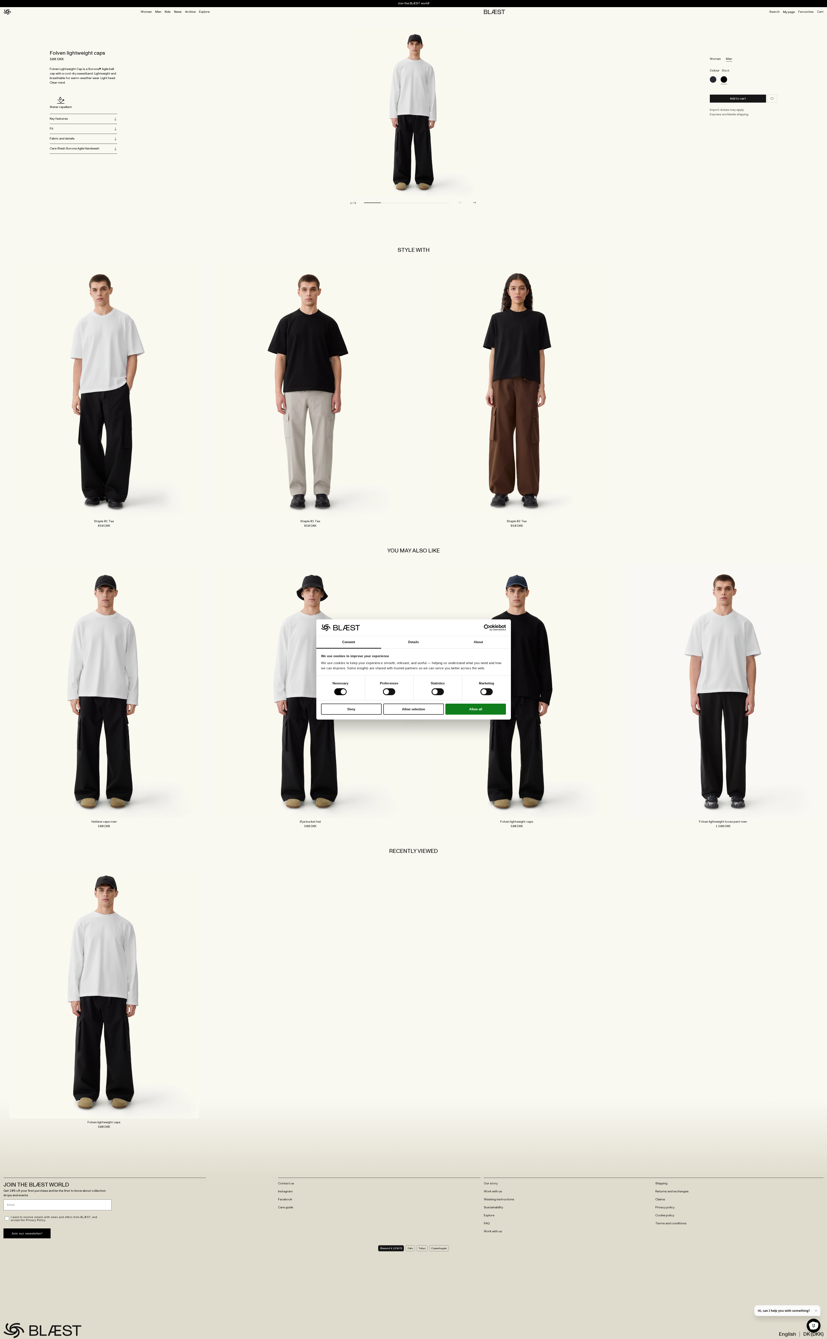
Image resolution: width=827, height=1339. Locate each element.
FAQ (487, 1223)
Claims (660, 1199)
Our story (491, 1183)
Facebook (285, 1199)
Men (158, 11)
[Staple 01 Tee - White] (104, 390)
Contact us (286, 1183)
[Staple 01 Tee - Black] (310, 390)
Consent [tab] (348, 642)
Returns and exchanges (672, 1191)
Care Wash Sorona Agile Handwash (74, 148)
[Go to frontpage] (13, 1330)
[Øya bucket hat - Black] (310, 691)
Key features (59, 118)
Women (146, 11)
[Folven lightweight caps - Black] (104, 991)
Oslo (410, 1248)
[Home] (7, 12)
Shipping (661, 1183)
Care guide (285, 1207)
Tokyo (422, 1248)
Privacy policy (665, 1207)
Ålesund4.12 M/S (391, 1248)
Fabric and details (62, 138)
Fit (51, 128)
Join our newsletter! (27, 1233)
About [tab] (478, 642)
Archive (190, 11)
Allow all (475, 709)
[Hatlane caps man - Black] (104, 691)
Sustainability (493, 1207)
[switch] (389, 691)
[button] (474, 202)
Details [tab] (413, 642)
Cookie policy (664, 1215)
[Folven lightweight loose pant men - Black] (723, 691)
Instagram (285, 1191)
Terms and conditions (670, 1223)
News (178, 11)
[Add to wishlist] (772, 99)
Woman (715, 58)
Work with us (493, 1191)
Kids (168, 11)
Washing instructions (499, 1199)
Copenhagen (439, 1248)
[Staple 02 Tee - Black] (516, 390)
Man (729, 58)
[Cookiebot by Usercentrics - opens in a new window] (487, 627)
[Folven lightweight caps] (713, 79)
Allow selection (413, 709)
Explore (204, 11)
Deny (351, 709)
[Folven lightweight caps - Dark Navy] (516, 691)
